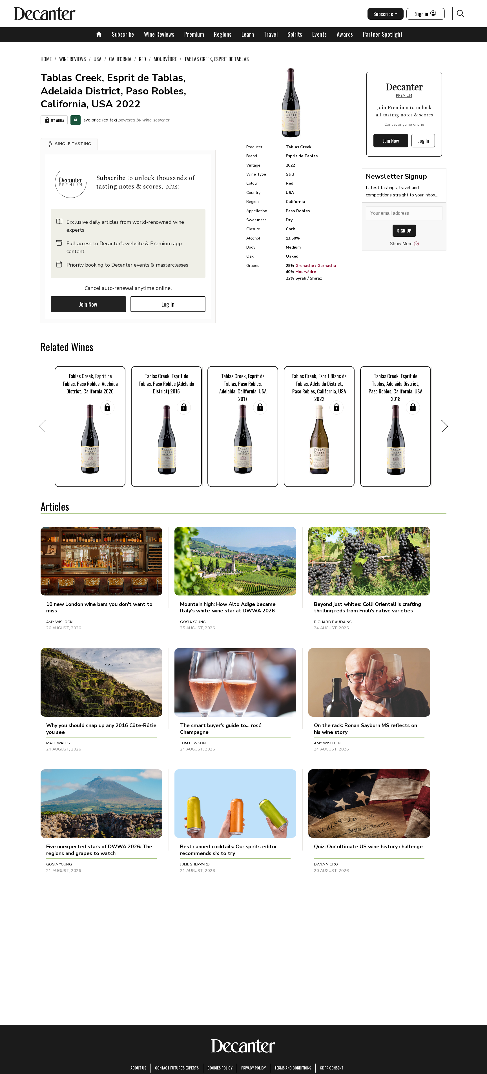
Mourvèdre (305, 271)
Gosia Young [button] (193, 622)
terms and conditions (293, 1068)
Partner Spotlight (383, 34)
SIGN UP (404, 231)
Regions (223, 34)
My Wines (58, 120)
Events (319, 34)
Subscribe (123, 34)
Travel (271, 34)
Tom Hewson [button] (193, 743)
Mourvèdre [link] (165, 59)
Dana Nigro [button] (326, 864)
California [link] (120, 59)
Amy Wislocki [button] (60, 622)
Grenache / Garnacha (315, 265)
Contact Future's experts (177, 1068)
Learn (248, 34)
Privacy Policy (253, 1068)
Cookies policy (220, 1068)
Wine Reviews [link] (72, 59)
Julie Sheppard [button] (195, 864)
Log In (167, 304)
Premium (194, 34)
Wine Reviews (159, 34)
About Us (138, 1068)
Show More (401, 243)
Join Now (88, 304)
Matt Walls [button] (58, 743)
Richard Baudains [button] (332, 622)
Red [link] (142, 59)
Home (46, 59)
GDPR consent (331, 1068)
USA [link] (97, 59)
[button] (69, 144)
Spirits (294, 34)
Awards (345, 34)
